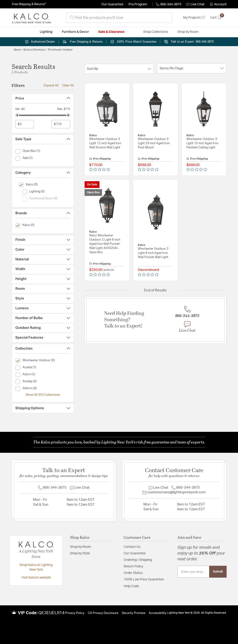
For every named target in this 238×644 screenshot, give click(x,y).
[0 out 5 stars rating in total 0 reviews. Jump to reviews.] (100, 169)
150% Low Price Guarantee (144, 579)
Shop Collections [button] (155, 32)
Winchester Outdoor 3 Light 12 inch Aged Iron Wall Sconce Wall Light (105, 143)
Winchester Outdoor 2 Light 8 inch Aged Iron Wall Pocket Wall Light (153, 253)
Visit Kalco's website (36, 577)
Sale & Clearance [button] (111, 32)
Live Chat (198, 4)
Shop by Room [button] (187, 32)
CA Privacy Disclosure (103, 613)
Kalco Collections (34, 49)
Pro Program (138, 4)
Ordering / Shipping (138, 560)
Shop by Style (80, 553)
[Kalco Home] (31, 17)
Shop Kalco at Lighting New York (36, 567)
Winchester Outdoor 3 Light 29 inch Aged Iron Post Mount (154, 143)
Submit (218, 571)
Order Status (133, 573)
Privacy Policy (74, 613)
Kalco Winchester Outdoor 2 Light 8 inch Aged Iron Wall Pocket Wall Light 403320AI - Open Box (104, 244)
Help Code (131, 586)
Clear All (68, 85)
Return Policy (133, 566)
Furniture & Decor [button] (75, 32)
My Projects (192, 17)
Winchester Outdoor (60, 49)
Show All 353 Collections (43, 394)
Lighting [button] (46, 32)
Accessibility (157, 613)
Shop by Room (80, 547)
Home (17, 49)
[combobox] (119, 17)
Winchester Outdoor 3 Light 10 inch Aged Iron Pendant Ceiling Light (202, 143)
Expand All (51, 85)
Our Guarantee (112, 4)
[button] (218, 4)
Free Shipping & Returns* (29, 4)
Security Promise (133, 613)
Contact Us (132, 547)
